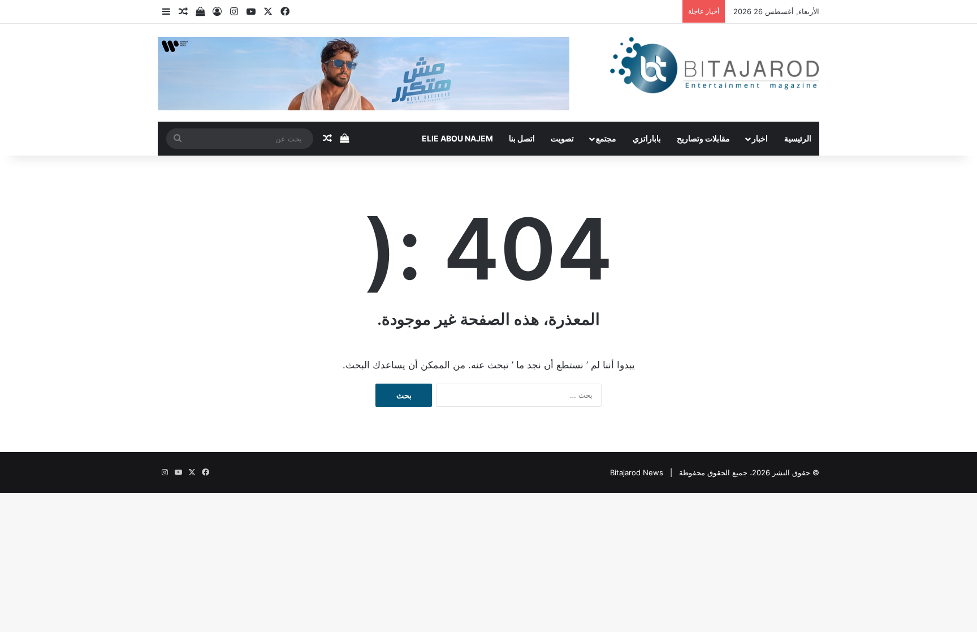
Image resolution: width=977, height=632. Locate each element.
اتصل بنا (522, 138)
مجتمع (606, 138)
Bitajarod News (636, 472)
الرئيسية (797, 138)
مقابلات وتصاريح (703, 138)
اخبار (760, 138)
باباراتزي (647, 138)
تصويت (562, 138)
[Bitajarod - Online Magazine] (714, 67)
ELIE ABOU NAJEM (457, 138)
